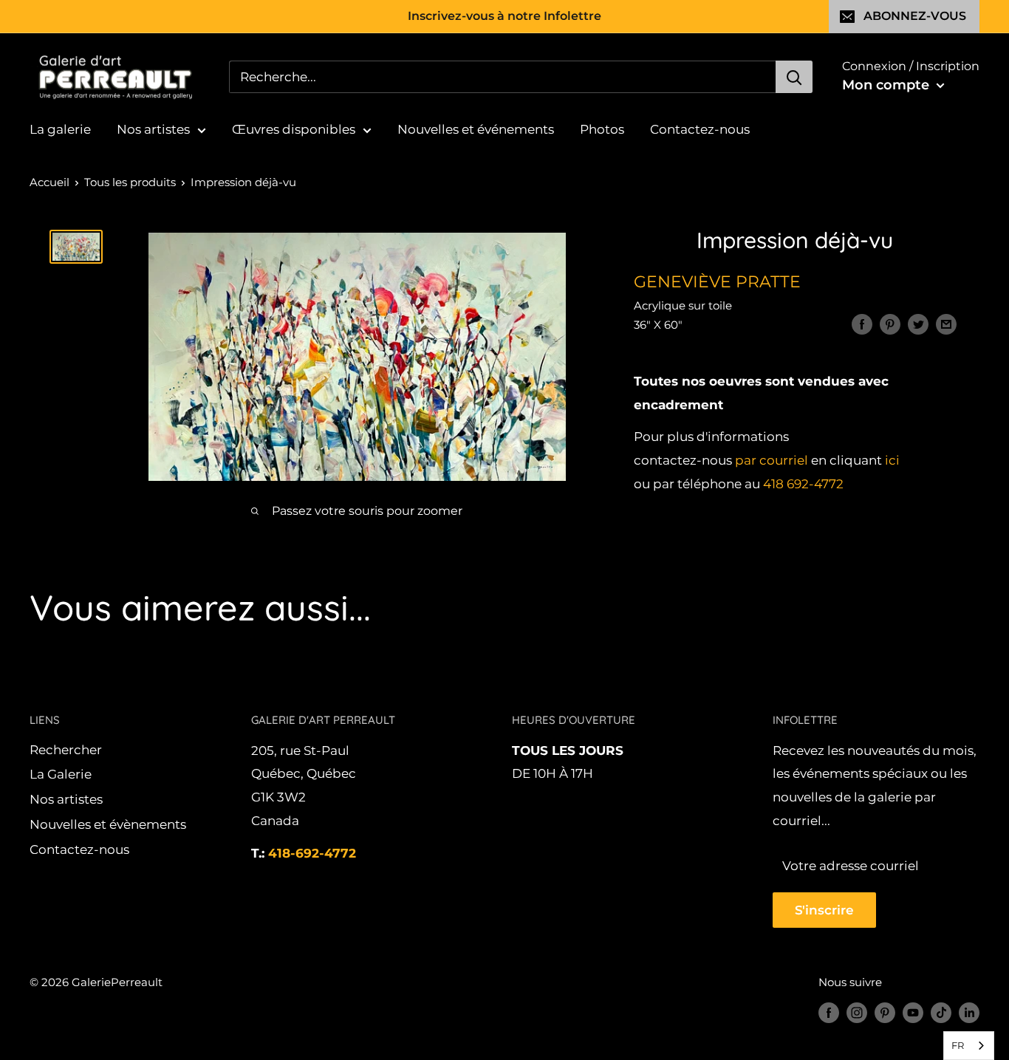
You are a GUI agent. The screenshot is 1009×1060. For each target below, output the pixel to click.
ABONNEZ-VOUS (914, 16)
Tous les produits (130, 182)
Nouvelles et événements (475, 129)
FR (957, 1045)
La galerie (60, 129)
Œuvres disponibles (293, 129)
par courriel (771, 461)
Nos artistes (153, 129)
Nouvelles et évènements (108, 824)
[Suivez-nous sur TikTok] (941, 1012)
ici (892, 461)
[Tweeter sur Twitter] (918, 324)
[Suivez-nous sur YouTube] (913, 1012)
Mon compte (887, 85)
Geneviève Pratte (717, 282)
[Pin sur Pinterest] (890, 324)
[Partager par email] (946, 324)
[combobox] (968, 1045)
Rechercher (66, 749)
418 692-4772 (803, 483)
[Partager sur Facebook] (862, 324)
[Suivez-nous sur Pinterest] (885, 1012)
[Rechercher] (794, 77)
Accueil (49, 182)
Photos (602, 129)
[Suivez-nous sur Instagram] (856, 1012)
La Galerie (61, 774)
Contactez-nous (700, 129)
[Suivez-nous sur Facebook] (828, 1012)
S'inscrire (824, 910)
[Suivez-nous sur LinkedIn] (969, 1012)
